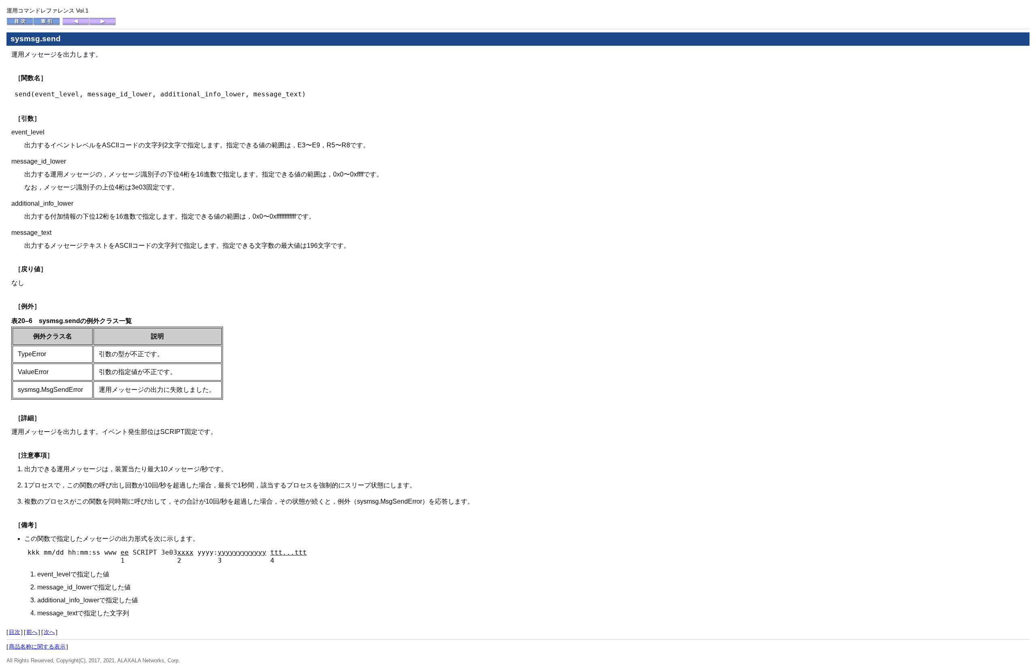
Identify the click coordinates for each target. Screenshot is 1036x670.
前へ (32, 632)
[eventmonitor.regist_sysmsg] (102, 24)
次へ (49, 632)
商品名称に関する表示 (37, 646)
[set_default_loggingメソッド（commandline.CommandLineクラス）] (75, 24)
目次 (14, 632)
